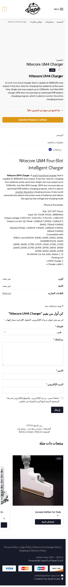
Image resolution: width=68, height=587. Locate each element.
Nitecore (39, 279)
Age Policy (26, 394)
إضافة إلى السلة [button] (48, 369)
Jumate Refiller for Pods (48, 359)
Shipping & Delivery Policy (32, 398)
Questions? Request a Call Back (33, 120)
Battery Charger (26, 279)
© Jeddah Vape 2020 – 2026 (49, 405)
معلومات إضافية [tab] (55, 142)
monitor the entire (54, 96)
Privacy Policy (11, 394)
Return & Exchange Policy (47, 394)
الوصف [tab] (59, 135)
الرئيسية (60, 22)
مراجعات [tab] (56, 149)
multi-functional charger (45, 175)
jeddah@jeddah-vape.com (48, 423)
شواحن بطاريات (36, 22)
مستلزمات (49, 22)
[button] (4, 9)
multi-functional (15, 82)
